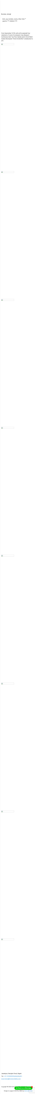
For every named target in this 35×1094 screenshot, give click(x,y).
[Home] (7, 4)
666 (16, 1076)
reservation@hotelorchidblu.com (11, 1079)
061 (21, 1076)
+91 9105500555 (9, 1076)
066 (18, 1076)
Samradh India (28, 1091)
